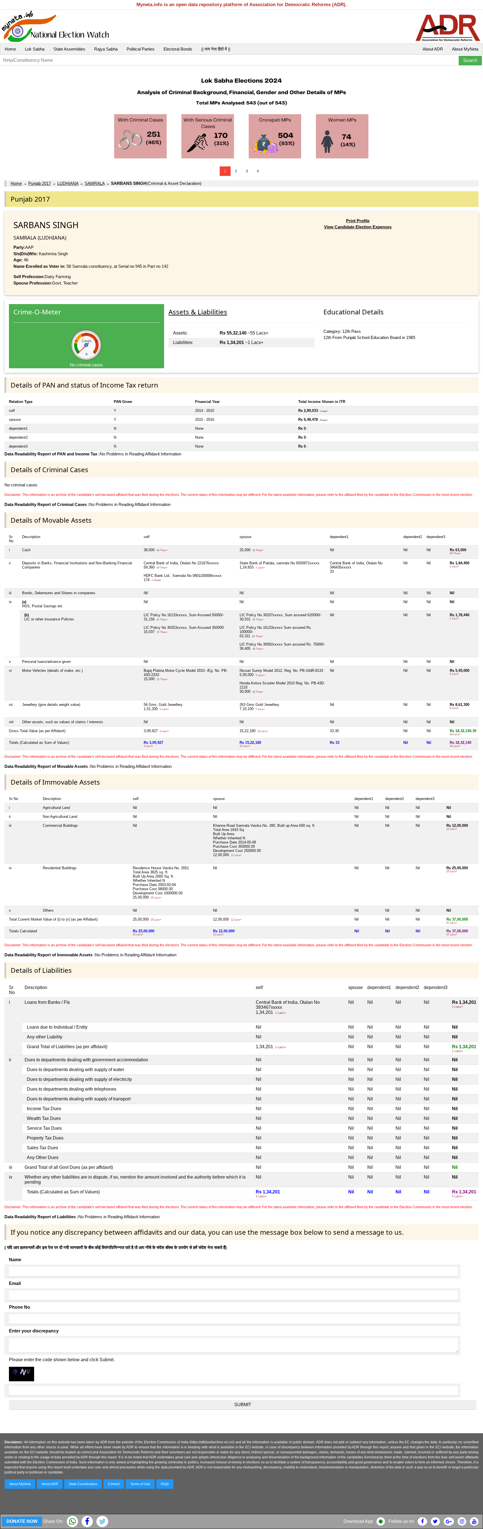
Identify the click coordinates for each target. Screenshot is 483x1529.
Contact (114, 1484)
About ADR (433, 49)
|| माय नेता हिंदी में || (215, 49)
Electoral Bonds (178, 49)
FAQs (165, 1484)
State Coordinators (83, 1484)
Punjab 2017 (39, 183)
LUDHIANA (67, 183)
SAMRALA (95, 183)
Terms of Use (140, 1484)
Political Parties (141, 49)
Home (10, 49)
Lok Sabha (34, 49)
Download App (358, 1521)
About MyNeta (465, 49)
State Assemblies (69, 49)
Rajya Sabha (106, 49)
